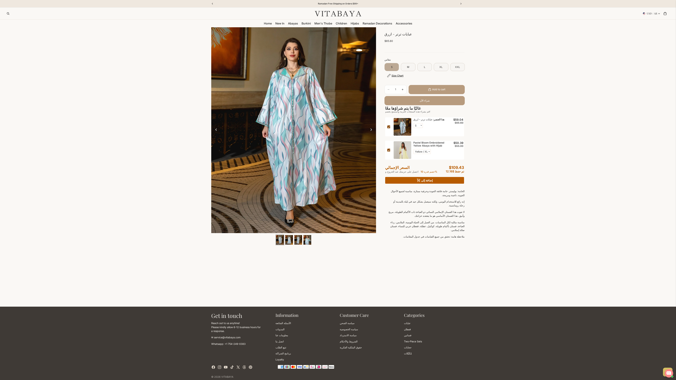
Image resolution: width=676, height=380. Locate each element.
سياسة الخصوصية (349, 329)
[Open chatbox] (669, 373)
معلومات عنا (282, 335)
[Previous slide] (215, 130)
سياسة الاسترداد (348, 335)
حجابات (408, 347)
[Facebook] (213, 367)
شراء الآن (425, 100)
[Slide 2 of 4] (289, 240)
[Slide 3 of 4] (298, 240)
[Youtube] (226, 367)
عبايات (407, 323)
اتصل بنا (280, 341)
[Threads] (244, 367)
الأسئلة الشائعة (283, 323)
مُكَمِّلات (408, 353)
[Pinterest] (250, 367)
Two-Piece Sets (413, 341)
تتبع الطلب (281, 347)
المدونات (280, 329)
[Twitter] (238, 367)
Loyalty (280, 359)
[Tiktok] (232, 367)
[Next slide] (372, 130)
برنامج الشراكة (283, 353)
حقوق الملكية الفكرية (351, 347)
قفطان (407, 329)
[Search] (8, 13)
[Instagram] (219, 367)
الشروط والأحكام (349, 341)
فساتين (407, 335)
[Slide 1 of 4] (280, 240)
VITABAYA (227, 376)
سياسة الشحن (347, 323)
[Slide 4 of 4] (307, 240)
